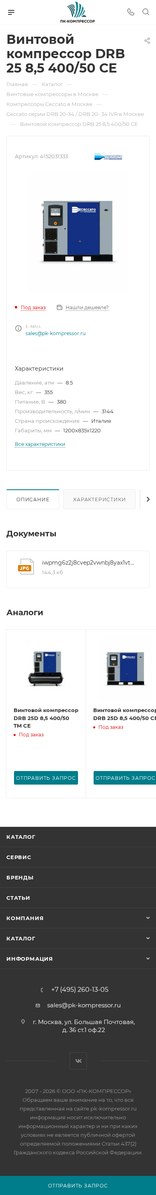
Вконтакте (78, 1060)
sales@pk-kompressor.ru (56, 333)
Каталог (21, 837)
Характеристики (99, 499)
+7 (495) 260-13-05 (79, 990)
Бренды (20, 877)
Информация (29, 959)
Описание (32, 499)
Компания (25, 918)
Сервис (18, 857)
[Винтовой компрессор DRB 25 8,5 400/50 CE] (78, 232)
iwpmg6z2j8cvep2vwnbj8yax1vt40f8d (89, 562)
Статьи (18, 898)
